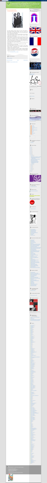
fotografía (32, 384)
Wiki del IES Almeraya (33, 266)
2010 (31, 152)
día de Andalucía (32, 364)
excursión (32, 379)
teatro (31, 451)
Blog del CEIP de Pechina (33, 285)
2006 (31, 171)
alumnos (32, 332)
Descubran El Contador (33, 231)
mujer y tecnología (33, 415)
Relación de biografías (33, 208)
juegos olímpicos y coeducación (34, 395)
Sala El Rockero (32, 282)
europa (31, 378)
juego (31, 394)
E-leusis (31, 258)
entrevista (32, 373)
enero (31, 169)
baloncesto (32, 338)
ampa (31, 333)
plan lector (32, 430)
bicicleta (31, 340)
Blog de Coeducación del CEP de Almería (35, 267)
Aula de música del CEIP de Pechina (35, 280)
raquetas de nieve (33, 440)
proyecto (32, 436)
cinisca (31, 347)
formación (32, 383)
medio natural (32, 404)
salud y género (32, 445)
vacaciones (32, 457)
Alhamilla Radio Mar (33, 272)
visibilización (32, 462)
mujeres (31, 416)
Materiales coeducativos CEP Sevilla (35, 251)
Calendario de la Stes (33, 290)
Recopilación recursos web (34, 186)
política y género (32, 432)
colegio (31, 353)
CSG (31, 358)
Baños (31, 339)
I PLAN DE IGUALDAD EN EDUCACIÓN (35, 320)
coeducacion (32, 350)
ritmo (31, 442)
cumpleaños (32, 360)
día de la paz (32, 365)
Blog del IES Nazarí (33, 241)
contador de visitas (32, 74)
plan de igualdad (32, 429)
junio (31, 165)
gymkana (32, 388)
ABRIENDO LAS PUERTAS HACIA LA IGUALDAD (25, 4)
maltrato (31, 401)
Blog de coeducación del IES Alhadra (35, 245)
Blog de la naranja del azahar (34, 256)
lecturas (31, 398)
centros (31, 344)
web (31, 463)
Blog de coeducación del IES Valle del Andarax (36, 247)
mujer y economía (33, 409)
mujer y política (32, 414)
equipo (31, 374)
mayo (31, 166)
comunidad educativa (33, 355)
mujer (31, 406)
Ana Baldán (33, 125)
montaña (32, 405)
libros (31, 399)
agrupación (32, 329)
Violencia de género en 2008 (34, 295)
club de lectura (32, 348)
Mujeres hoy (32, 243)
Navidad (32, 421)
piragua (31, 425)
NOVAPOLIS (32, 142)
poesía (31, 431)
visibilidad (32, 461)
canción (31, 342)
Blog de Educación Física (33, 275)
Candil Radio (32, 281)
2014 (31, 149)
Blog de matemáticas (33, 229)
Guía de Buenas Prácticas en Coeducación (35, 319)
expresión (32, 381)
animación (32, 334)
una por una (32, 455)
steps (31, 450)
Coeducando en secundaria (34, 246)
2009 (31, 153)
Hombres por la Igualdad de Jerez (34, 257)
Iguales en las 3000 (33, 253)
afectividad (32, 327)
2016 (31, 147)
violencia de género (33, 460)
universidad (32, 456)
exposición (32, 380)
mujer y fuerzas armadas (33, 410)
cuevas (31, 359)
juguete (31, 396)
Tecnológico (32, 234)
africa (31, 328)
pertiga (31, 424)
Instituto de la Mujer (33, 263)
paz (31, 422)
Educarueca (32, 252)
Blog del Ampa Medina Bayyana (34, 232)
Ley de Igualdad (32, 318)
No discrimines (32, 240)
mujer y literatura (32, 411)
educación (32, 370)
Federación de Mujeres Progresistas (35, 261)
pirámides (32, 426)
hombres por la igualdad (33, 390)
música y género (32, 419)
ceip (31, 343)
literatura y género (33, 400)
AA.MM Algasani (32, 276)
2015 (31, 148)
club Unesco (32, 349)
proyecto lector (32, 437)
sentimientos (32, 447)
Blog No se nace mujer (33, 242)
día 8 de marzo (32, 363)
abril (31, 167)
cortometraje (32, 357)
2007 (31, 170)
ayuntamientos (32, 337)
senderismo (32, 446)
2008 (31, 154)
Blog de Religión (32, 233)
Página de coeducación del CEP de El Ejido (35, 248)
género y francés (33, 385)
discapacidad (32, 368)
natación (32, 420)
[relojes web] (32, 95)
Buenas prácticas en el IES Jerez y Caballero (36, 156)
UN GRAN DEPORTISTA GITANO (35, 161)
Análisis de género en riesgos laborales (35, 262)
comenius (32, 354)
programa (32, 435)
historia (31, 389)
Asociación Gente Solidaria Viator (34, 277)
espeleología (32, 375)
